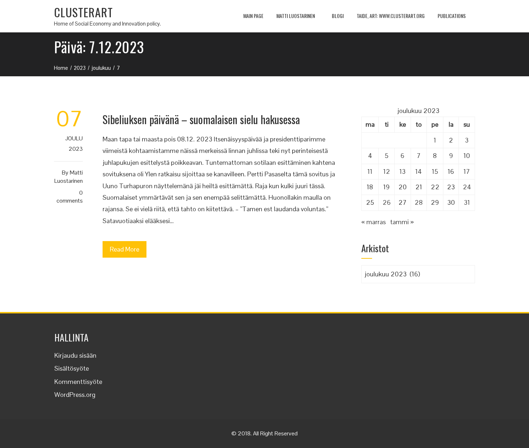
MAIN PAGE (253, 15)
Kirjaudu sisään (75, 355)
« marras (373, 222)
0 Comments (69, 197)
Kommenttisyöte (78, 381)
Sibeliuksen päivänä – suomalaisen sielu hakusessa (201, 119)
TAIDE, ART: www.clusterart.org (391, 15)
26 (387, 202)
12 (386, 171)
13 (402, 171)
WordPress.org (74, 394)
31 (467, 202)
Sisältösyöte (71, 368)
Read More (124, 249)
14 (418, 171)
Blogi (338, 15)
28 (419, 202)
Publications (452, 15)
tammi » (402, 222)
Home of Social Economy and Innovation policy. (107, 23)
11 (369, 171)
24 (467, 187)
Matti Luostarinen (295, 15)
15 (435, 171)
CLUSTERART (83, 12)
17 (467, 171)
